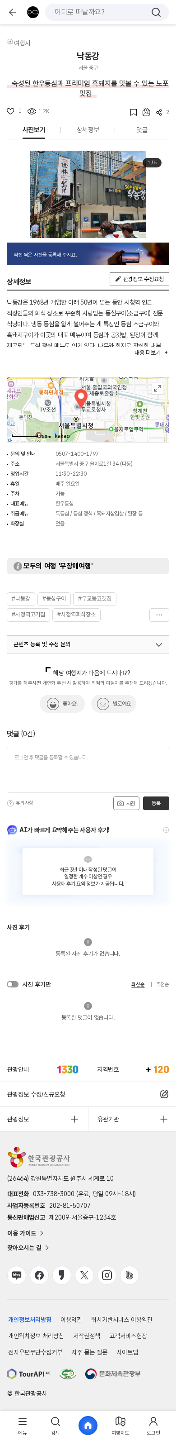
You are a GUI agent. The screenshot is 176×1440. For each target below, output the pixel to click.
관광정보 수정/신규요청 (36, 1094)
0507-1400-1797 (77, 454)
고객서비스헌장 (128, 1336)
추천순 (162, 984)
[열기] (158, 645)
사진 (130, 804)
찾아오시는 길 (24, 1247)
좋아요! (70, 704)
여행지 (22, 43)
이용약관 (71, 1319)
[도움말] (10, 803)
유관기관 (108, 1119)
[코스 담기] (143, 112)
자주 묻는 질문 (89, 1352)
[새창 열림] (29, 1373)
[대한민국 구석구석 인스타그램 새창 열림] (106, 1275)
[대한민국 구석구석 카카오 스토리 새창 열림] (61, 1275)
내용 (147, 352)
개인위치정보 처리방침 (36, 1336)
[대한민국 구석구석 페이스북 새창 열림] (39, 1275)
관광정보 (18, 1119)
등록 (156, 803)
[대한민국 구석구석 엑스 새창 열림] (84, 1275)
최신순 (137, 984)
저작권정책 (86, 1336)
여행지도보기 (157, 388)
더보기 (159, 615)
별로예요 (122, 704)
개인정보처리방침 (29, 1319)
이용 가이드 (21, 1233)
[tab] (22, 1425)
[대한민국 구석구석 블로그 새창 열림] (16, 1275)
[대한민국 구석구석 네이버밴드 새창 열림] (129, 1275)
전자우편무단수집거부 (35, 1352)
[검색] (156, 12)
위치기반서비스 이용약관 (122, 1319)
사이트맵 (127, 1352)
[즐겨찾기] (131, 112)
